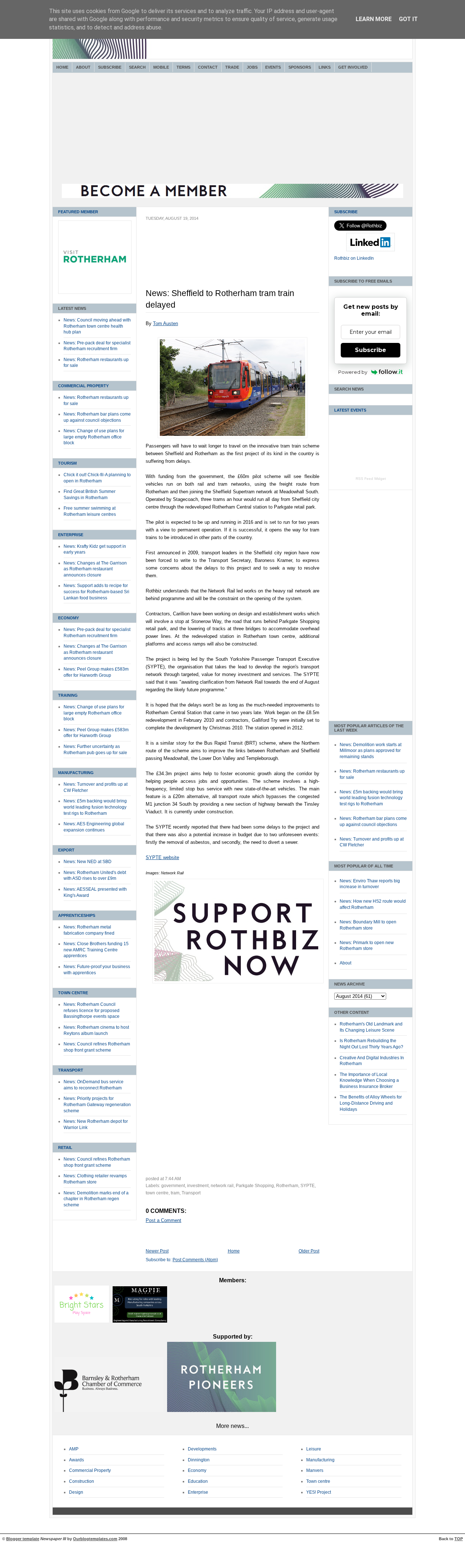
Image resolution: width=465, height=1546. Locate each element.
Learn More (374, 19)
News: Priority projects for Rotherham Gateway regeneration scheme (97, 1104)
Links (325, 67)
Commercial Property (83, 386)
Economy (68, 618)
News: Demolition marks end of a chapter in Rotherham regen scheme (96, 1198)
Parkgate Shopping (255, 1185)
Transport (70, 1070)
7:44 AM (173, 1178)
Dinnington (199, 1459)
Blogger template (22, 1539)
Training (68, 695)
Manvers (314, 1470)
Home (62, 67)
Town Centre (73, 993)
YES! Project (318, 1492)
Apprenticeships (76, 915)
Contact (208, 67)
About (83, 67)
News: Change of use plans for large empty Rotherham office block (94, 436)
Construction (81, 1481)
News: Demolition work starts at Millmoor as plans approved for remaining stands (370, 750)
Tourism (67, 463)
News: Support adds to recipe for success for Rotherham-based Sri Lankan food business (96, 591)
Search (137, 67)
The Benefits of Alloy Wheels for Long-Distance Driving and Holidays (371, 1103)
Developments (202, 1449)
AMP (73, 1449)
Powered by (352, 372)
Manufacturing (76, 772)
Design (76, 1492)
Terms (183, 67)
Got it (408, 19)
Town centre (318, 1481)
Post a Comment (163, 1220)
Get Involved (353, 67)
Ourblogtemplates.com (95, 1539)
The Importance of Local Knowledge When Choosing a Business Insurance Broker (369, 1080)
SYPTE (307, 1185)
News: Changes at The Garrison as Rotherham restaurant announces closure (95, 569)
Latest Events (350, 410)
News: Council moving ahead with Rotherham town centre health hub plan (97, 326)
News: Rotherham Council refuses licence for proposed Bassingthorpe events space (92, 1010)
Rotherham (287, 1185)
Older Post (309, 1251)
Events (273, 67)
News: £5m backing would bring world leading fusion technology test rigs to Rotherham (95, 807)
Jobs (252, 67)
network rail (222, 1185)
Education (198, 1481)
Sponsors (299, 67)
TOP (458, 1539)
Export (66, 850)
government (173, 1185)
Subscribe (109, 67)
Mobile (161, 67)
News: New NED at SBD (88, 861)
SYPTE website (162, 857)
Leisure (313, 1449)
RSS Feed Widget (371, 479)
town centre (157, 1192)
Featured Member (78, 212)
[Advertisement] (232, 129)
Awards (76, 1459)
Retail (65, 1147)
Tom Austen (165, 323)
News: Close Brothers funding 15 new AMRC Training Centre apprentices (96, 949)
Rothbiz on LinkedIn (354, 258)
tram (175, 1192)
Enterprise (70, 535)
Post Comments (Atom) (195, 1259)
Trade (232, 67)
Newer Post (157, 1251)
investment (198, 1185)
